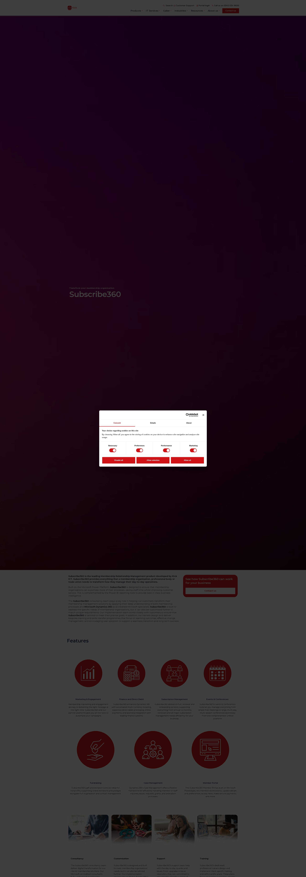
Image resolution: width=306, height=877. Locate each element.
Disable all (118, 460)
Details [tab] (153, 423)
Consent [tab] (117, 423)
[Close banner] (203, 415)
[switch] (139, 450)
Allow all (187, 460)
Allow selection (153, 460)
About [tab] (188, 423)
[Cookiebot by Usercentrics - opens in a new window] (187, 415)
